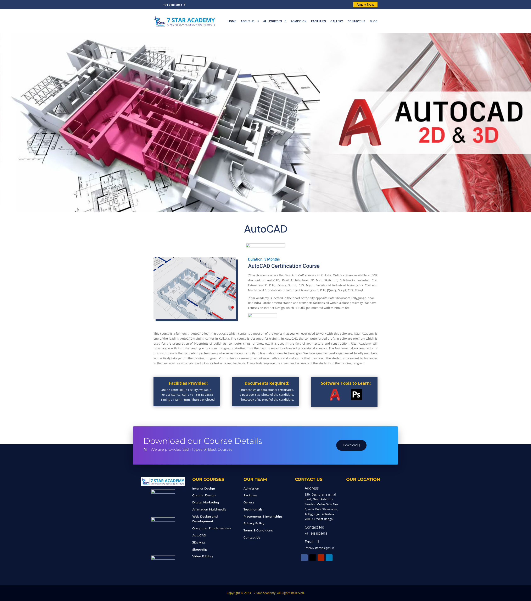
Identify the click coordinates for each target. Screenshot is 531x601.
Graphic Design (204, 495)
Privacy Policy (254, 523)
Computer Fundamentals (211, 528)
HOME (232, 21)
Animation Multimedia (209, 509)
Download (350, 445)
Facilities (250, 495)
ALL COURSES (272, 21)
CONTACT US (356, 21)
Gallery (249, 502)
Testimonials (253, 509)
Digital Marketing (205, 502)
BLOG (374, 21)
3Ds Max (198, 542)
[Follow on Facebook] (304, 557)
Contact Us (252, 537)
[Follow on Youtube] (321, 557)
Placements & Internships (263, 516)
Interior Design (203, 488)
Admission (251, 488)
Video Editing (202, 556)
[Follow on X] (312, 557)
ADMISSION (299, 21)
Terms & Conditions (258, 530)
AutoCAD (199, 535)
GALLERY (336, 21)
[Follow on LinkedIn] (329, 557)
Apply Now (365, 4)
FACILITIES (318, 21)
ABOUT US (248, 21)
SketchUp (199, 549)
